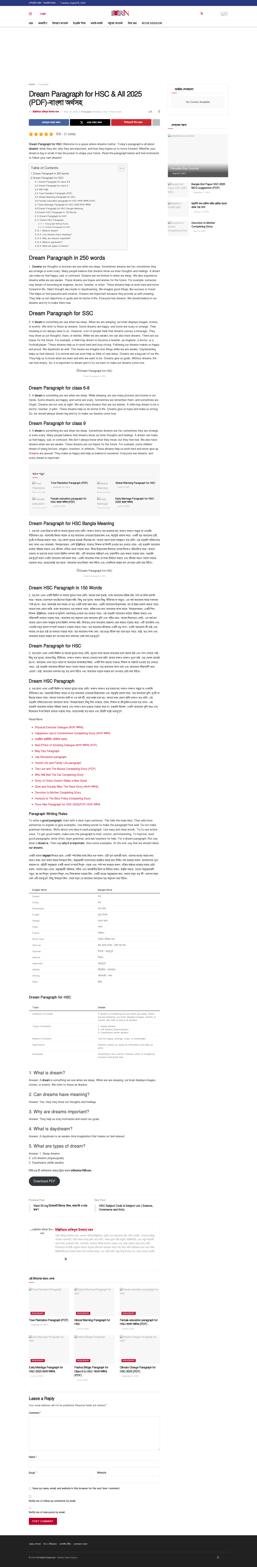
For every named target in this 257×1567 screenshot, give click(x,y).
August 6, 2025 (179, 173)
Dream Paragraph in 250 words (51, 173)
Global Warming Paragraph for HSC (57, 197)
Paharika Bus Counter (184, 168)
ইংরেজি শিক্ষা (79, 23)
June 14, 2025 (123, 506)
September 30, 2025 (60, 487)
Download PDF (44, 1181)
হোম (31, 23)
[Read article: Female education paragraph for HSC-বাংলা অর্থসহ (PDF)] (40, 502)
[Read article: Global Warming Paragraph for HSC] (105, 487)
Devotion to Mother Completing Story (58, 792)
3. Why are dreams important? (55, 238)
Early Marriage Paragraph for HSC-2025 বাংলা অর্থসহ (65, 204)
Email (33, 1473)
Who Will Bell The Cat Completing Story (59, 775)
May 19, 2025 (71, 111)
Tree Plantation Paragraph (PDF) (55, 193)
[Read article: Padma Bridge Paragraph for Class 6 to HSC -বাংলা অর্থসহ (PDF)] (94, 1349)
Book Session (152, 23)
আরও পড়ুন (43, 189)
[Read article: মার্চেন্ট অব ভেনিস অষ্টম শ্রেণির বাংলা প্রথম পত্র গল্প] (178, 209)
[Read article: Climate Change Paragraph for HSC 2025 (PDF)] (140, 1349)
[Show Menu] (30, 14)
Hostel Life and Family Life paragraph (58, 763)
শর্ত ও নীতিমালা (50, 1544)
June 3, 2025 (82, 1380)
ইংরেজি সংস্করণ (50, 3)
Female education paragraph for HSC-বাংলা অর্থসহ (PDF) (67, 201)
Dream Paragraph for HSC (53, 216)
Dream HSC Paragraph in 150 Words (58, 212)
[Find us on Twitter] (201, 14)
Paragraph (43, 84)
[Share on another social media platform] (156, 122)
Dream (33, 453)
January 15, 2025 (201, 212)
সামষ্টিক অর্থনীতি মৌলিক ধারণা (51, 739)
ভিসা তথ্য (132, 23)
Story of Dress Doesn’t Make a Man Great (61, 781)
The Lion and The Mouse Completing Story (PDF (65, 769)
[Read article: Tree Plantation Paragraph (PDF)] (40, 487)
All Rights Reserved (45, 1557)
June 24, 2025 (123, 487)
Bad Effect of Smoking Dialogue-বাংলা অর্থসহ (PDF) (66, 745)
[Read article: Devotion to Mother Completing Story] (178, 228)
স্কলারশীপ (42, 23)
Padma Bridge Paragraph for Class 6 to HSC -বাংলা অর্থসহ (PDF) (91, 1371)
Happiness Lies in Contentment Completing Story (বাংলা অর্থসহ (72, 733)
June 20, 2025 (58, 506)
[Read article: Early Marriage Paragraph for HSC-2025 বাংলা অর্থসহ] (105, 502)
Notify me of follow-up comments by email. (52, 1501)
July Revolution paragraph (50, 757)
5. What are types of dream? (54, 246)
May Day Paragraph (47, 751)
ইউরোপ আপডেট (60, 23)
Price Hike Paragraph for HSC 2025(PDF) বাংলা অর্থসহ (67, 804)
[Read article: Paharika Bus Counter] (198, 155)
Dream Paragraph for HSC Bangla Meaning (61, 208)
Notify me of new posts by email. (47, 1512)
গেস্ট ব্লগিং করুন (35, 3)
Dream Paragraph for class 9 (53, 185)
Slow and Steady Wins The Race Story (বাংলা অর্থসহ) (66, 786)
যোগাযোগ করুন (80, 1544)
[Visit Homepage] (120, 13)
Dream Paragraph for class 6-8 (54, 182)
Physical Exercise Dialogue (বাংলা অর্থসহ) (59, 727)
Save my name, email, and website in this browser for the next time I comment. (76, 1488)
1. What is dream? (49, 230)
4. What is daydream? (51, 242)
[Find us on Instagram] (214, 14)
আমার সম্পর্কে (35, 1544)
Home (32, 84)
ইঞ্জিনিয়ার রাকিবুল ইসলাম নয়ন (46, 111)
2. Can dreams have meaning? (56, 234)
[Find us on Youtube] (208, 14)
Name (33, 1457)
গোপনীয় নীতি (65, 1544)
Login (42, 13)
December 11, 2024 (201, 192)
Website (101, 1472)
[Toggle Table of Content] (120, 168)
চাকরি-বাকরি (96, 23)
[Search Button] (227, 23)
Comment (35, 1413)
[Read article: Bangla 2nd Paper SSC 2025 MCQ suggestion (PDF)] (178, 189)
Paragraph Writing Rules (56, 224)
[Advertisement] (128, 52)
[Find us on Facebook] (195, 14)
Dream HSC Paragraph (51, 220)
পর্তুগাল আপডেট (115, 23)
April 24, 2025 (199, 231)
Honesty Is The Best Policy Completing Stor (62, 798)
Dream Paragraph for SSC (48, 177)
